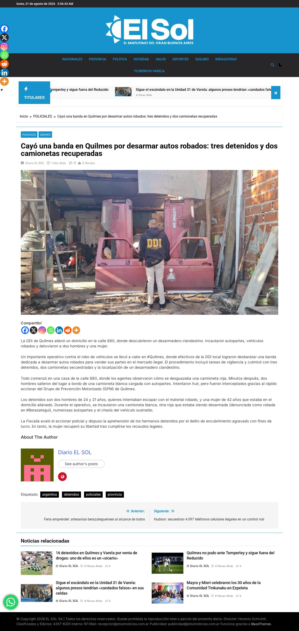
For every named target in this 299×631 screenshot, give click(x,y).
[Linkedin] (59, 330)
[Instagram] (42, 330)
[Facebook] (25, 330)
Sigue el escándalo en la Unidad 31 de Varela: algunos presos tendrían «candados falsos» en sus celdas (182, 90)
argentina (49, 494)
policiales (93, 494)
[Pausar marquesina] (275, 92)
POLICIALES (29, 134)
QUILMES (202, 59)
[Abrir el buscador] (272, 65)
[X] (33, 330)
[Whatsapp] (51, 330)
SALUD (161, 59)
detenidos (71, 494)
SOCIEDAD (141, 59)
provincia (115, 494)
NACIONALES (72, 59)
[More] (76, 330)
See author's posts (81, 464)
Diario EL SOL (34, 163)
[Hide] (2, 90)
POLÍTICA (120, 59)
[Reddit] (68, 330)
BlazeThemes (261, 624)
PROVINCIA (97, 59)
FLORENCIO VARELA (149, 71)
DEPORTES (180, 59)
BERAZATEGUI (226, 59)
